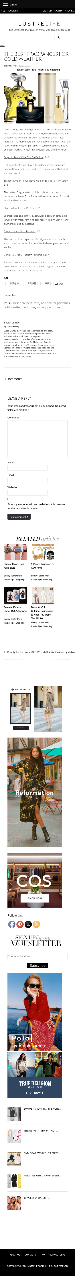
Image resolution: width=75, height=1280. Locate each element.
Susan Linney (25, 66)
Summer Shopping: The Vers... (42, 1108)
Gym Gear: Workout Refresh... (43, 1153)
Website (12, 487)
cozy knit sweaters (35, 149)
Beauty (20, 70)
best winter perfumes (55, 303)
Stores (69, 10)
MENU (13, 4)
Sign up (47, 10)
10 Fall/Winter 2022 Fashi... (41, 1130)
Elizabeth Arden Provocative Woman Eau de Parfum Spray (36, 180)
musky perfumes (48, 307)
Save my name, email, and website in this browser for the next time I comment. (36, 506)
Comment (13, 417)
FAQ (43, 1255)
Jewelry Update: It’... (37, 1197)
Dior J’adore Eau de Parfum (19, 207)
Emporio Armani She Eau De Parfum (24, 157)
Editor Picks (30, 70)
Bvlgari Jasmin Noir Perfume (19, 231)
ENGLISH (13, 10)
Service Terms (57, 1255)
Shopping (55, 70)
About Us (15, 1255)
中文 (3, 10)
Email (10, 474)
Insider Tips (43, 70)
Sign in (58, 10)
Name (10, 462)
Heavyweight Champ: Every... (42, 1175)
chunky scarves (59, 149)
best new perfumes (26, 303)
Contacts (30, 1255)
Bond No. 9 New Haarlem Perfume (23, 254)
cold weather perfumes (19, 307)
